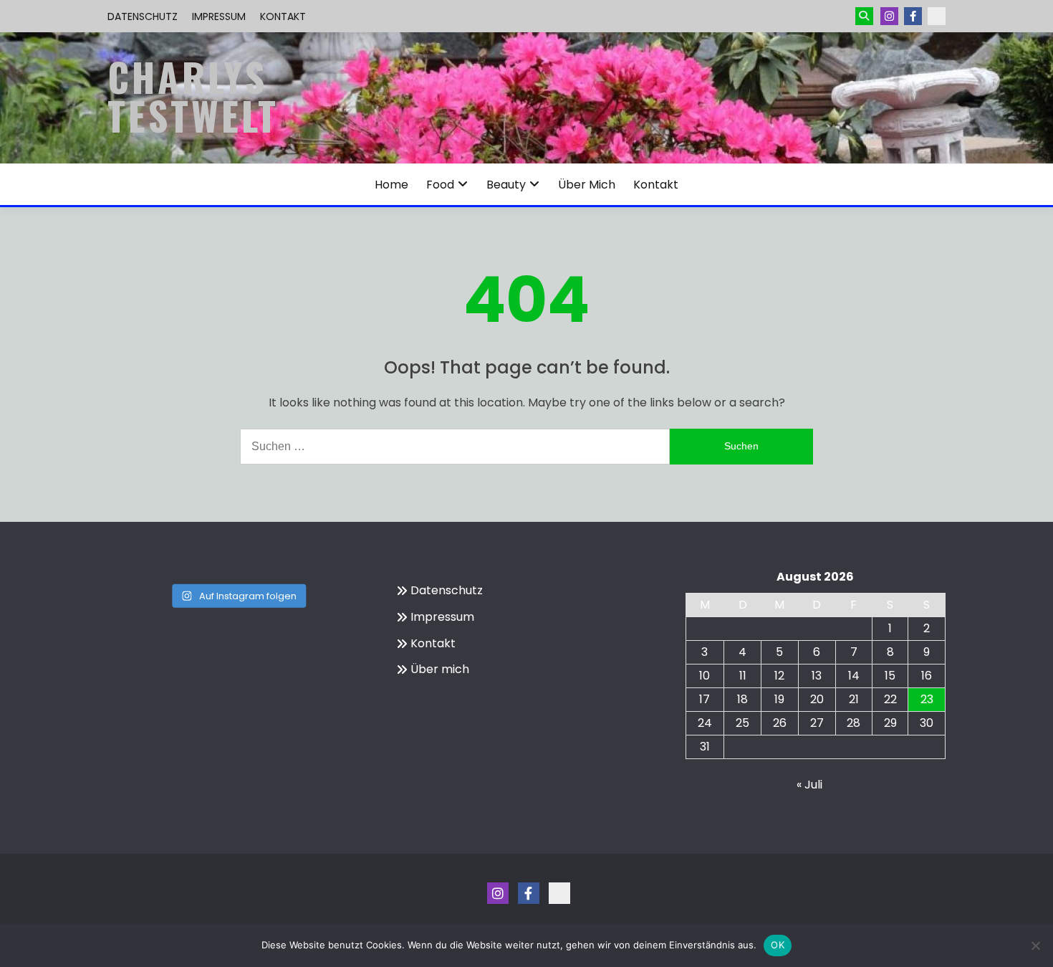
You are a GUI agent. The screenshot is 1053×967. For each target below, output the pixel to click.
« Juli (809, 784)
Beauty (506, 184)
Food (440, 184)
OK (777, 945)
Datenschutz (142, 16)
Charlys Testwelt (193, 96)
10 (704, 675)
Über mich (586, 184)
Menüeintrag (913, 16)
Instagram (889, 16)
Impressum (219, 16)
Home (391, 184)
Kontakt (283, 16)
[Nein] (1035, 945)
